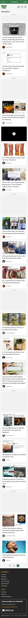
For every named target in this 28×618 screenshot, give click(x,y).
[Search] (4, 2)
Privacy (16, 615)
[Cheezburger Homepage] (14, 611)
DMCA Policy (24, 615)
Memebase (14, 2)
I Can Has (3, 574)
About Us (3, 594)
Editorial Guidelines (6, 596)
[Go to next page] (18, 565)
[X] (25, 7)
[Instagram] (18, 7)
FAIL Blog (3, 576)
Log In (25, 2)
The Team (3, 592)
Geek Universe (5, 583)
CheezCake (4, 586)
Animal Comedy (5, 581)
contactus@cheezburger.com (10, 607)
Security (19, 615)
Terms (13, 615)
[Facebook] (22, 7)
